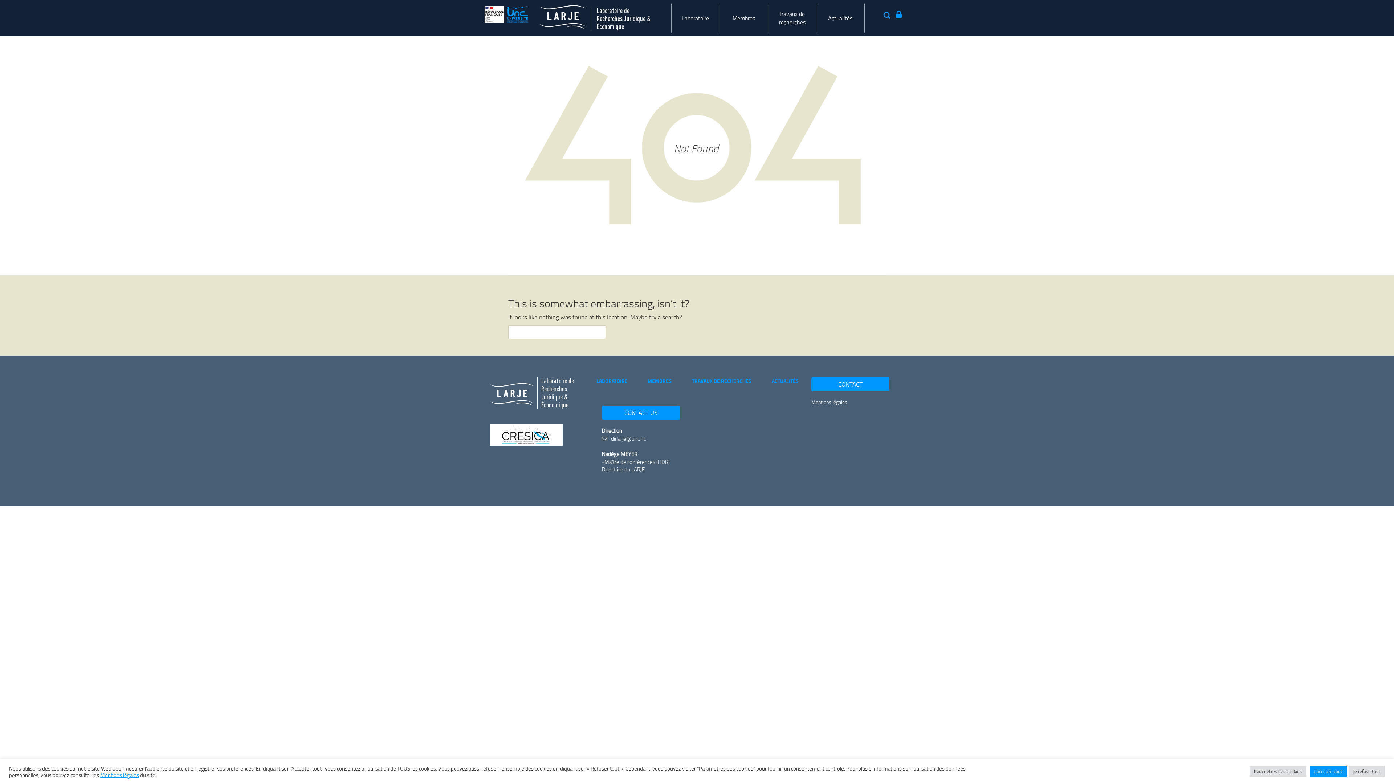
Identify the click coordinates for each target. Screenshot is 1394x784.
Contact (850, 384)
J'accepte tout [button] (1328, 771)
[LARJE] (557, 14)
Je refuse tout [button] (1367, 771)
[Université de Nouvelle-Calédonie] (506, 14)
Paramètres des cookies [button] (1278, 771)
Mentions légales (829, 402)
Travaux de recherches (792, 18)
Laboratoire (695, 18)
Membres (744, 18)
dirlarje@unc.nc (628, 438)
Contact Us (640, 412)
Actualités (840, 18)
